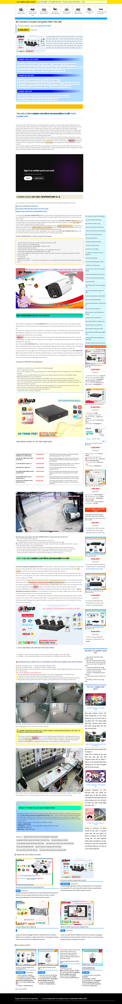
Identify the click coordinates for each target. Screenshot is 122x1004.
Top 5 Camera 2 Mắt (45, 64)
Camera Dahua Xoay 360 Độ (94, 325)
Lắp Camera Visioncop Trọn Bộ (60, 96)
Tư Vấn (83, 2)
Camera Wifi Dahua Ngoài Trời (51, 80)
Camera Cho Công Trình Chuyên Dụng (95, 270)
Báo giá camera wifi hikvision (73, 67)
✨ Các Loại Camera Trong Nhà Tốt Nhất (95, 665)
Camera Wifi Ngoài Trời (55, 83)
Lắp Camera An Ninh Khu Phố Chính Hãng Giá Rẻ (30, 887)
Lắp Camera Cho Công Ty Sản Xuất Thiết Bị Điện (60, 843)
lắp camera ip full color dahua (95, 227)
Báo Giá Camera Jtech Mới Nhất (95, 708)
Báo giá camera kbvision (57, 70)
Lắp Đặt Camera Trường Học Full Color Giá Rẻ (48, 847)
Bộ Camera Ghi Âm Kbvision (25, 99)
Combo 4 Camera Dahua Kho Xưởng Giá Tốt (95, 628)
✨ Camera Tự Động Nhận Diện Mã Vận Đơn (95, 673)
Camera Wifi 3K (90, 281)
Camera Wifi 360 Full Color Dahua (61, 86)
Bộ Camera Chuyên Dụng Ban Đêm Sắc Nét (39, 22)
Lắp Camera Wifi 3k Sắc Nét (72, 83)
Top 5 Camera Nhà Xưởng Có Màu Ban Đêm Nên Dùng (33, 70)
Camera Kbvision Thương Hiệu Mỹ (95, 785)
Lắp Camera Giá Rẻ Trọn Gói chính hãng (46, 99)
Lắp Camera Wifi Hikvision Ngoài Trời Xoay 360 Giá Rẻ (32, 83)
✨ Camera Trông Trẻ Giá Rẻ (93, 671)
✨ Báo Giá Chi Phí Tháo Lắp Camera (95, 662)
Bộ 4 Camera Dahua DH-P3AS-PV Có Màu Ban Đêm (95, 555)
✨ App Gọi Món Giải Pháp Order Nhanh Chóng (94, 658)
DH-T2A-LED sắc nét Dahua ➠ (94, 486)
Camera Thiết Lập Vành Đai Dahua (95, 231)
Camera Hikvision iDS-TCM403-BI (26, 927)
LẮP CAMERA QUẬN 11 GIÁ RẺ (26, 2)
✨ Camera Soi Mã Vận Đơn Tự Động (95, 669)
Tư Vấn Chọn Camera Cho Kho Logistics (94, 253)
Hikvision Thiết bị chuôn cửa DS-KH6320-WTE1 (74, 927)
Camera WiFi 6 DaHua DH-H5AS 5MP (69, 962)
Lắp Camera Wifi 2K (22, 86)
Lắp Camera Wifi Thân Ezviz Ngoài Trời (95, 286)
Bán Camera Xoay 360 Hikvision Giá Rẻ (95, 313)
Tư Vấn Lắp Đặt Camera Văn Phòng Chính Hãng (30, 843)
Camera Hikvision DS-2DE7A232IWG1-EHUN (88, 968)
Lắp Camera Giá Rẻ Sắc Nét (43, 96)
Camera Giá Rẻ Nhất (91, 258)
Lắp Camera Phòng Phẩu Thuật (94, 261)
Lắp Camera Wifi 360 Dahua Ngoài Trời (95, 333)
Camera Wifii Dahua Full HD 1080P (95, 296)
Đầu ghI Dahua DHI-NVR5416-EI (95, 404)
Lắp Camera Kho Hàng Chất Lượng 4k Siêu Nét (53, 850)
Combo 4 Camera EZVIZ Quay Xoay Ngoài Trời (25, 968)
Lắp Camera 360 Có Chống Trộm (95, 321)
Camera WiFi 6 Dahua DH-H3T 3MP (47, 968)
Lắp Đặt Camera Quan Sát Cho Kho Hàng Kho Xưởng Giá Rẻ (41, 837)
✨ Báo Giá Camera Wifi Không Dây (95, 660)
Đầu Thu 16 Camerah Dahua (94, 234)
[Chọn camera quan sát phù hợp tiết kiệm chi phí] (105, 11)
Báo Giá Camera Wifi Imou (93, 308)
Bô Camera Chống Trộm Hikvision (95, 216)
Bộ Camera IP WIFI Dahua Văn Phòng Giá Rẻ (94, 591)
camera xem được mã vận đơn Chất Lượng (50, 67)
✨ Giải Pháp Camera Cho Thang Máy (94, 680)
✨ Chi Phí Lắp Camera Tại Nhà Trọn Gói (95, 677)
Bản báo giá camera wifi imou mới (27, 64)
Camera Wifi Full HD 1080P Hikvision (40, 86)
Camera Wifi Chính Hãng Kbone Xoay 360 (29, 80)
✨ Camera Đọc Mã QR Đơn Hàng (94, 667)
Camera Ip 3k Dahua (91, 238)
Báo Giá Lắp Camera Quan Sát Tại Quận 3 (95, 744)
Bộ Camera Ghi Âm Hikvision (25, 96)
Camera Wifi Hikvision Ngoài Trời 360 (95, 291)
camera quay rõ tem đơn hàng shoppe (64, 64)
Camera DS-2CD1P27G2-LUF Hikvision (94, 444)
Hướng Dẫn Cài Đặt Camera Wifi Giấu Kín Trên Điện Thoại (33, 840)
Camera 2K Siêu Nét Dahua (93, 242)
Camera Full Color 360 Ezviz (93, 318)
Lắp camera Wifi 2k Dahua (93, 299)
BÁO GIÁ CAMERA (42, 2)
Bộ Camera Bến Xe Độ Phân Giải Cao (27, 850)
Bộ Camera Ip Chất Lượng (93, 223)
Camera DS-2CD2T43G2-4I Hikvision (94, 366)
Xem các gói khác (21, 989)
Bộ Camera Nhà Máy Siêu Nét (25, 847)
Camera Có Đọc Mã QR (92, 245)
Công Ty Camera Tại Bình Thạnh (95, 823)
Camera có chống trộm (93, 265)
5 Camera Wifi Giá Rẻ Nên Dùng (95, 278)
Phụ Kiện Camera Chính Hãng (71, 2)
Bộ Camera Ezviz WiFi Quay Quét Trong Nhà (95, 519)
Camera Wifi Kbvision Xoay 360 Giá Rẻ (96, 304)
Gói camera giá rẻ (23, 945)
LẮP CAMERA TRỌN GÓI (55, 2)
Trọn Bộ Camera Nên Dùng (93, 220)
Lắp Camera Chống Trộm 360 (94, 328)
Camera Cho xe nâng (92, 249)
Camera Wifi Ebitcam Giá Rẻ (59, 840)
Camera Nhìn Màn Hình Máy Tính (26, 67)
